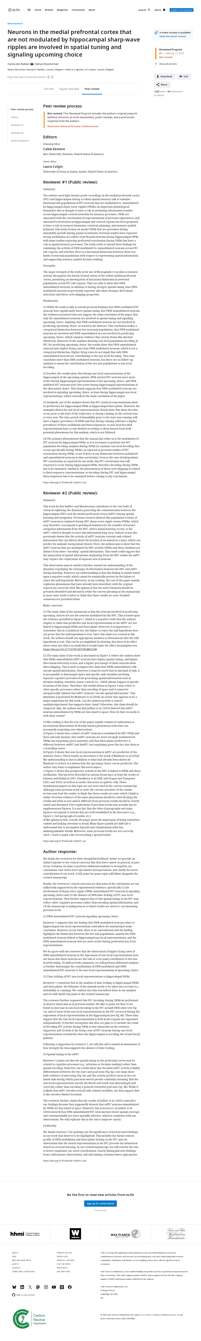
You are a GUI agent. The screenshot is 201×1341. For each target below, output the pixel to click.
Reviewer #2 (17, 132)
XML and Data (63, 1271)
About (92, 9)
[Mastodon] (38, 1288)
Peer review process (22, 109)
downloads (175, 91)
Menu (27, 10)
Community (78, 9)
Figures (63, 89)
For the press (64, 1264)
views (160, 91)
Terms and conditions (23, 1271)
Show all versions (168, 63)
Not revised (165, 57)
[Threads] (62, 1288)
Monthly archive (65, 1260)
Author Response (20, 140)
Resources (62, 1268)
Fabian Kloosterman (47, 64)
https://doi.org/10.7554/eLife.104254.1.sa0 (64, 1160)
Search (142, 9)
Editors (14, 117)
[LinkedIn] (22, 1288)
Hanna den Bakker (21, 64)
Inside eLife (62, 1256)
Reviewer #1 (17, 124)
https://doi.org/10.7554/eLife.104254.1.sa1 (64, 841)
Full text (49, 89)
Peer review (92, 89)
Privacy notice (100, 1210)
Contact (16, 1268)
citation (159, 95)
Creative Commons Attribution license (160, 1315)
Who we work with (21, 1260)
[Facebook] (70, 1288)
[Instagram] (46, 1288)
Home (38, 9)
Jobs (14, 1256)
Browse (49, 9)
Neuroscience (15, 23)
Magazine (62, 9)
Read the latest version (173, 36)
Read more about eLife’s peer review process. (73, 126)
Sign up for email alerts (100, 1203)
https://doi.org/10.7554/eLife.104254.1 (27, 77)
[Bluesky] (14, 1288)
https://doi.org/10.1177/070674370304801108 (69, 649)
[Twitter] (30, 1288)
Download (166, 76)
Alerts (158, 9)
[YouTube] (54, 1288)
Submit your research (181, 10)
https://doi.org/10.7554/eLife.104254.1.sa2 (64, 482)
